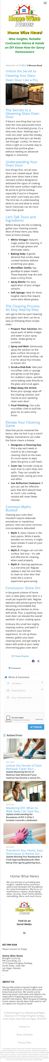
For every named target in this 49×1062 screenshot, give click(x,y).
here (40, 1060)
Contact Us (24, 1026)
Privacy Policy (24, 1042)
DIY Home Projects (20, 656)
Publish (37, 726)
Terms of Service (24, 1034)
